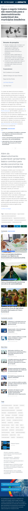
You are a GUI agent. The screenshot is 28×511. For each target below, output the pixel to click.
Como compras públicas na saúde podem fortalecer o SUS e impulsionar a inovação (17, 338)
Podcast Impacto (15, 443)
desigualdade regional (7, 218)
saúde (12, 432)
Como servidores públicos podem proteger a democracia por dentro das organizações (17, 384)
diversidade (19, 410)
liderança (4, 422)
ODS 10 (12, 427)
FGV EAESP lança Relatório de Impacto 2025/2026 (16, 376)
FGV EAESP (14, 415)
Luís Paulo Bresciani (8, 82)
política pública (19, 429)
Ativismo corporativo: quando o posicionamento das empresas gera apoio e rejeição (13, 454)
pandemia (12, 429)
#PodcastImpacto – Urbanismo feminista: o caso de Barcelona (11, 458)
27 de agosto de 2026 (13, 326)
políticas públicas (6, 432)
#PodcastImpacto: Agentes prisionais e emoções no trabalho (13, 461)
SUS (19, 434)
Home (2, 6)
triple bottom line (17, 222)
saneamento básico (6, 222)
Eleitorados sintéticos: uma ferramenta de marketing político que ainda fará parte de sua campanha (17, 352)
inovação (9, 420)
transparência (20, 437)
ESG (3, 415)
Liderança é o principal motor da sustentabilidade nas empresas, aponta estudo (17, 323)
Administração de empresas (9, 279)
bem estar (16, 405)
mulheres (17, 422)
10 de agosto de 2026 (13, 395)
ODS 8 (3, 427)
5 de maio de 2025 (5, 313)
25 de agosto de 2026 (13, 341)
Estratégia (8, 415)
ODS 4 (21, 425)
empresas (20, 412)
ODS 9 (7, 427)
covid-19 (17, 407)
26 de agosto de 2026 (13, 333)
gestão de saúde (10, 417)
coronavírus (4, 407)
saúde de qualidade (20, 432)
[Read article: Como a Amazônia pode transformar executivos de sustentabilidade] (14, 271)
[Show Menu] (1, 2)
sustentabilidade (5, 437)
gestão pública (19, 417)
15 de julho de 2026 (13, 386)
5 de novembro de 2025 (6, 259)
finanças (21, 415)
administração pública (7, 405)
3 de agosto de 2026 (13, 356)
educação (4, 412)
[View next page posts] (15, 148)
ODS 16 (22, 427)
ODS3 (17, 425)
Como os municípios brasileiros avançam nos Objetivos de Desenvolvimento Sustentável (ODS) (14, 134)
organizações (5, 429)
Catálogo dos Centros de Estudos (11, 489)
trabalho (13, 437)
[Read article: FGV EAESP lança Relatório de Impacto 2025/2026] (4, 377)
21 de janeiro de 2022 (6, 22)
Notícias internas (5, 425)
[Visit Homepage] (15, 2)
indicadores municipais (7, 220)
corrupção (11, 407)
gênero (3, 420)
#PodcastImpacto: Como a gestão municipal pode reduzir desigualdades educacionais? (13, 472)
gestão (3, 417)
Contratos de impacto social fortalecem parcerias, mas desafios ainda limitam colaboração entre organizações (17, 392)
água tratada (21, 213)
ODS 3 (12, 425)
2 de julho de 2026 (12, 365)
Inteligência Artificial (17, 420)
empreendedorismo (12, 412)
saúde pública (5, 434)
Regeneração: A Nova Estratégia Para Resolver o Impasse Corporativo (16, 331)
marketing (10, 422)
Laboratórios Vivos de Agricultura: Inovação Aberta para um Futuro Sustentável (12, 143)
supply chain (13, 434)
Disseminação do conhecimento (11, 484)
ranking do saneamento (20, 220)
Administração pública (9, 6)
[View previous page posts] (13, 148)
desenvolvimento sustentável (9, 124)
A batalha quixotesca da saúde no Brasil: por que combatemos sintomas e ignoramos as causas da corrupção (17, 361)
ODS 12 (17, 427)
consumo (22, 405)
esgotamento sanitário (19, 218)
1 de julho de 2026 (12, 379)
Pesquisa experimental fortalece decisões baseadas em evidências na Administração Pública (17, 370)
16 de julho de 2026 (13, 373)
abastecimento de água (10, 213)
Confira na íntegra (6, 208)
